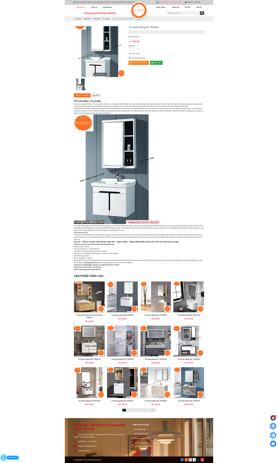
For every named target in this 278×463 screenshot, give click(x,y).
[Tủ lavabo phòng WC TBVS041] (122, 382)
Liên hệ (198, 7)
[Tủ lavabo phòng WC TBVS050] (122, 296)
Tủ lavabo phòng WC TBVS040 (155, 401)
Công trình (160, 7)
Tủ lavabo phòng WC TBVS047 (89, 359)
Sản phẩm (81, 7)
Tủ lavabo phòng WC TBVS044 (155, 359)
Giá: (130, 41)
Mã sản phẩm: (133, 37)
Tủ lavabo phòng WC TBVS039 (189, 401)
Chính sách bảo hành (142, 438)
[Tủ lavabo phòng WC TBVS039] (188, 382)
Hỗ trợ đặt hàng (140, 429)
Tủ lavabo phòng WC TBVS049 (155, 315)
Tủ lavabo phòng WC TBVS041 (122, 401)
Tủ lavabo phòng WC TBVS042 (89, 401)
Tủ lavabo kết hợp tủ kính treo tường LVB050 (89, 316)
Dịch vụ (94, 7)
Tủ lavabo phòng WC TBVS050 (122, 315)
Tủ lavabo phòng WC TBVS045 (122, 359)
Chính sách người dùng (142, 443)
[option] (100, 52)
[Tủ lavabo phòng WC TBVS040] (155, 382)
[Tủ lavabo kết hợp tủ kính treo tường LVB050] (89, 296)
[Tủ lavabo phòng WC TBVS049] (155, 296)
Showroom (107, 7)
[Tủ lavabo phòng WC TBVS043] (188, 341)
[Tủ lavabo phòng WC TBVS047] (89, 341)
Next (152, 410)
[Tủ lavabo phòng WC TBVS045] (122, 341)
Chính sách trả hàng (141, 434)
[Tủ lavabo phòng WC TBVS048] (188, 296)
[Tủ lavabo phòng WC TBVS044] (155, 341)
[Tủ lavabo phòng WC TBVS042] (89, 382)
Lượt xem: (132, 53)
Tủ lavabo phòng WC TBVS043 (189, 359)
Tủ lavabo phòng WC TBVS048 (189, 315)
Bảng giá (175, 7)
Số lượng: (132, 46)
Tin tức (187, 7)
